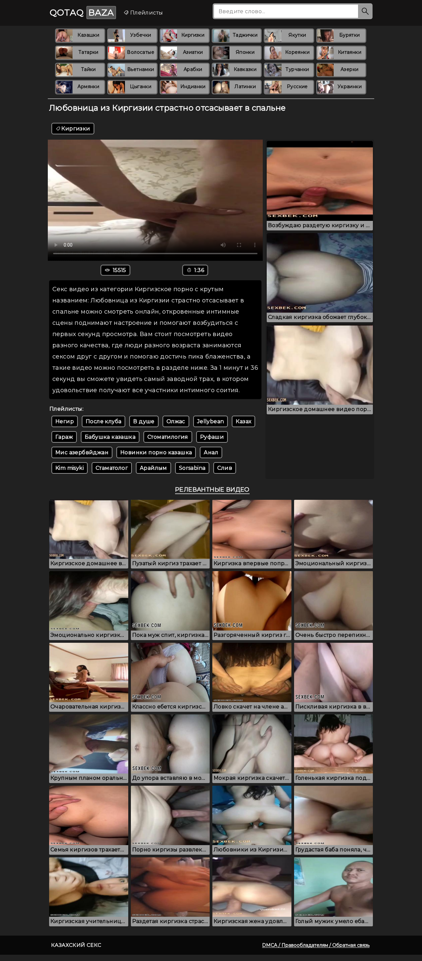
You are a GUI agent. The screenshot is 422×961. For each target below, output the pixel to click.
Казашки (88, 35)
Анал (211, 452)
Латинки (245, 86)
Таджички (245, 35)
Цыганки (140, 86)
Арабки (193, 69)
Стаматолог (112, 468)
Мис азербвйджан (81, 452)
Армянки (88, 86)
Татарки (88, 52)
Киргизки (192, 35)
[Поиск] (365, 11)
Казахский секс (76, 945)
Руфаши (212, 437)
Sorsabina (192, 468)
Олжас (175, 421)
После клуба (103, 421)
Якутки (297, 35)
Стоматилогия (167, 437)
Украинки (350, 86)
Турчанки (297, 69)
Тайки (88, 69)
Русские (297, 86)
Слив (224, 468)
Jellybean (210, 421)
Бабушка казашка (110, 437)
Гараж (64, 437)
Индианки (193, 86)
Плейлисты (146, 13)
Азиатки (193, 52)
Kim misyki (69, 468)
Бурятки (349, 35)
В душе (143, 421)
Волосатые (140, 52)
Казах (243, 421)
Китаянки (349, 52)
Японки (245, 52)
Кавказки (245, 69)
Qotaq (82, 12)
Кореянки (297, 52)
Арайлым (153, 468)
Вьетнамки (140, 69)
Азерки (349, 69)
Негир (64, 421)
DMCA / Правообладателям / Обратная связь (316, 945)
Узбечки (140, 35)
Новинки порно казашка (156, 452)
